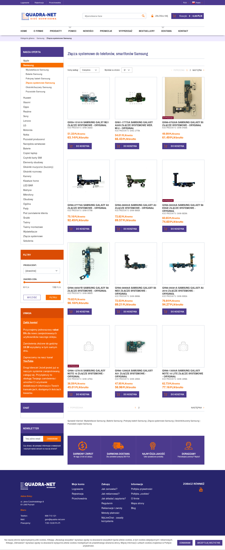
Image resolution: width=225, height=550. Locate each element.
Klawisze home (31, 180)
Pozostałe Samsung (35, 91)
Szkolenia (28, 240)
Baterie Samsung (114, 420)
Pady (25, 208)
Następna (197, 70)
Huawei (27, 97)
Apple (26, 60)
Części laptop (30, 153)
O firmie (38, 30)
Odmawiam (184, 542)
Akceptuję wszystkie (208, 542)
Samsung (28, 65)
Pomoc (72, 30)
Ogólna (27, 203)
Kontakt (183, 30)
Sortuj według (73, 70)
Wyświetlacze (30, 231)
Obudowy (28, 199)
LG (24, 125)
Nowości (88, 30)
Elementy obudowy (33, 162)
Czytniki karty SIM (32, 157)
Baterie (27, 148)
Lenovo (27, 120)
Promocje (106, 30)
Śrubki (26, 217)
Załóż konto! (30, 322)
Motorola (27, 130)
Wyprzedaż (125, 30)
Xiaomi (26, 102)
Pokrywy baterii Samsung (135, 420)
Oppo (26, 106)
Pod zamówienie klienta (35, 213)
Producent (30, 265)
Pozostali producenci (34, 139)
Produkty (56, 30)
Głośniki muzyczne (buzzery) (38, 166)
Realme (27, 111)
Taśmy (26, 222)
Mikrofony (28, 194)
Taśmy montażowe (33, 227)
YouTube (28, 361)
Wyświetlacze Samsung (94, 420)
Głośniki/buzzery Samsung (187, 420)
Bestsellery (147, 30)
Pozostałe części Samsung (80, 423)
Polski (198, 2)
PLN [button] (185, 2)
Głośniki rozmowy (32, 171)
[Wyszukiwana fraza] (143, 16)
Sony (25, 116)
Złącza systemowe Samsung (161, 420)
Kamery (27, 176)
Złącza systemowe (33, 236)
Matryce (27, 190)
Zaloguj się (161, 16)
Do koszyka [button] (82, 146)
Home (24, 30)
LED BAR (28, 185)
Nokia (26, 134)
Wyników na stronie (112, 70)
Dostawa (166, 30)
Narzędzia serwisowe (34, 143)
